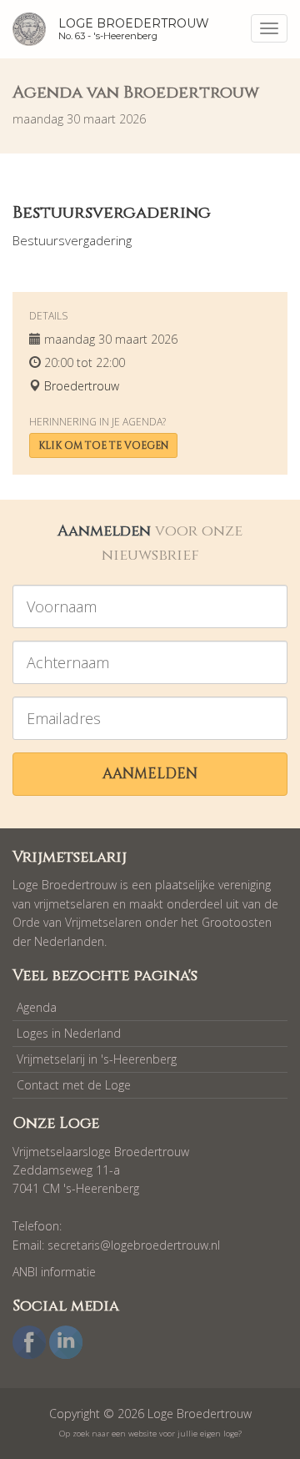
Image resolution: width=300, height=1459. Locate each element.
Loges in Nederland (69, 1033)
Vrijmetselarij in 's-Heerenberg (97, 1059)
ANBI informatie (54, 1272)
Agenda (37, 1007)
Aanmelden (150, 773)
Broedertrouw (81, 386)
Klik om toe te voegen (103, 445)
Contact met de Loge (74, 1085)
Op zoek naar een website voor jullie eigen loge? (150, 1433)
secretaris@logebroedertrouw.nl (134, 1245)
